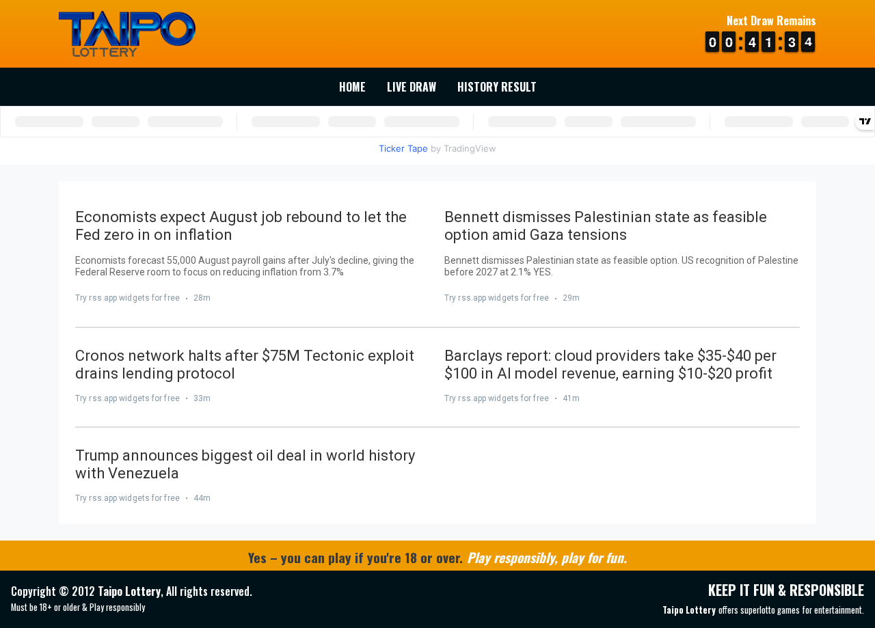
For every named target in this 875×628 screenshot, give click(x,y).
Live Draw (411, 87)
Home (352, 87)
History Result (497, 87)
